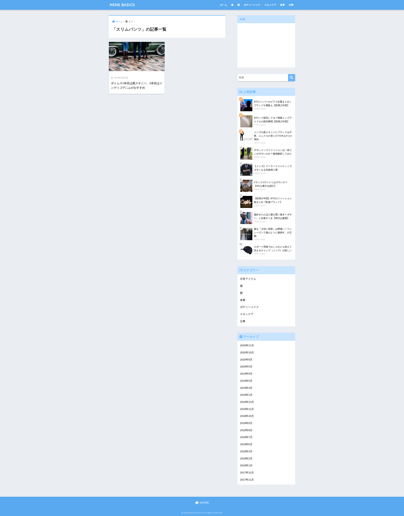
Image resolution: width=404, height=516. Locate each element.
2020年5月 (246, 366)
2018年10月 (247, 416)
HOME (204, 503)
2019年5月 (246, 380)
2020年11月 (247, 345)
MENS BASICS (122, 5)
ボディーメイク (252, 4)
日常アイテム (248, 278)
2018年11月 (247, 409)
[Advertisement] (266, 45)
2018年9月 (246, 423)
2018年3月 (246, 451)
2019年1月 (246, 394)
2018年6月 (246, 444)
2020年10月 (247, 352)
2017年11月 (247, 479)
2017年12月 (247, 472)
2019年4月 (246, 387)
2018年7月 (246, 437)
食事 (282, 4)
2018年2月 (246, 458)
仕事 (291, 4)
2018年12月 (247, 402)
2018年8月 (246, 430)
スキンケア (270, 4)
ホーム (223, 4)
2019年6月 (246, 373)
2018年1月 (246, 465)
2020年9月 (246, 359)
